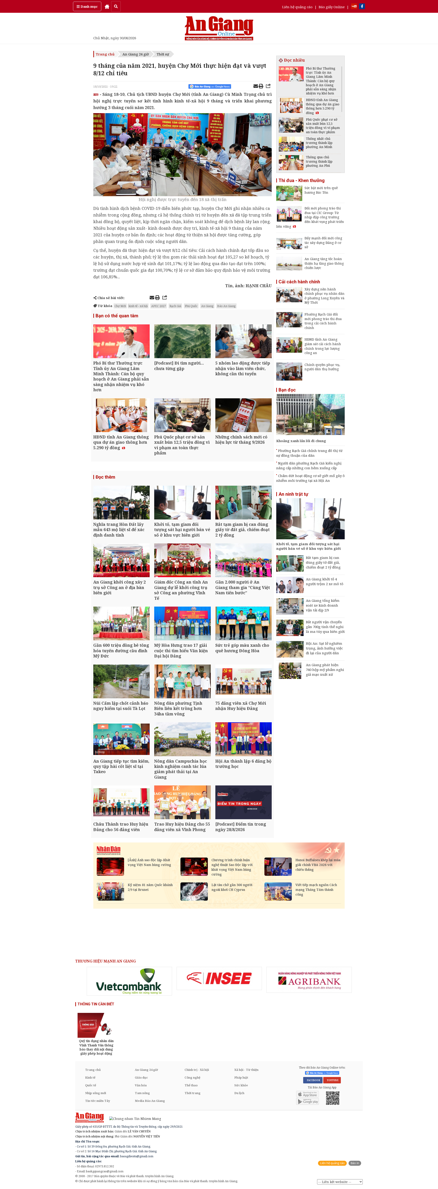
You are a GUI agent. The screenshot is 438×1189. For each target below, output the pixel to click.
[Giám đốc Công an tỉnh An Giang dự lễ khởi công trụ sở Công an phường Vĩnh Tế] (182, 560)
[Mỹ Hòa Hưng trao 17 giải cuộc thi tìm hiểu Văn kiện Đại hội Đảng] (182, 624)
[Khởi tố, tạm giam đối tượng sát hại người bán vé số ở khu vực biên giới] (182, 503)
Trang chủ (105, 54)
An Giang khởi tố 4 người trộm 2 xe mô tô (324, 581)
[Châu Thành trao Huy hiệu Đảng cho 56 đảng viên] (121, 802)
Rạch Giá (175, 306)
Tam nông (142, 1093)
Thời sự (163, 54)
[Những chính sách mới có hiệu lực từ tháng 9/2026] (243, 415)
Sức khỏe (241, 1085)
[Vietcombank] (129, 981)
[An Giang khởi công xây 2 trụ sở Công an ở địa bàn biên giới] (121, 560)
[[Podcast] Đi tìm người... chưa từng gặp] (182, 341)
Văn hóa (141, 1085)
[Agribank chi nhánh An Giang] (309, 980)
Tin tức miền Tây (97, 1101)
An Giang (207, 306)
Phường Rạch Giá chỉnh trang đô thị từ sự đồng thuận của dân (309, 453)
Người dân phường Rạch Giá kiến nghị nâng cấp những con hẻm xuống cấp (309, 465)
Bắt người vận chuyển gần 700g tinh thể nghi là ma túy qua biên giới (325, 627)
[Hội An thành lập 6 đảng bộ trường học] (243, 739)
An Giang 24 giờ (136, 54)
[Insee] (219, 978)
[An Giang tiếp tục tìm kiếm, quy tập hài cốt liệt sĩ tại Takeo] (121, 739)
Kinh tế (90, 1077)
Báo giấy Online (332, 7)
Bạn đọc (287, 390)
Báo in (355, 1163)
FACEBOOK (312, 1080)
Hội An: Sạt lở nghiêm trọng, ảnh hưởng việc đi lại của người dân (324, 648)
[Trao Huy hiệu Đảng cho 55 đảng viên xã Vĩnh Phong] (182, 802)
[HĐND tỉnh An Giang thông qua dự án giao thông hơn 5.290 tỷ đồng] (121, 415)
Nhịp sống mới (95, 1093)
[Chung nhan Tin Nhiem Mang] (133, 1118)
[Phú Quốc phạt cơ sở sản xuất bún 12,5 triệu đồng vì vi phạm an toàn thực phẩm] (182, 415)
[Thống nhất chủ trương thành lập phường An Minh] (291, 145)
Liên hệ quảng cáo (297, 7)
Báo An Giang (226, 306)
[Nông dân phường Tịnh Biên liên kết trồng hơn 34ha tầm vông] (182, 682)
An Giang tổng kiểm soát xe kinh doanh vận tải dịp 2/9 (322, 605)
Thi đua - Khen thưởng (302, 180)
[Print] (261, 87)
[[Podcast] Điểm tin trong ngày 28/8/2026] (243, 802)
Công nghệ (192, 1077)
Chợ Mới (120, 306)
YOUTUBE (332, 1080)
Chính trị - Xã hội (197, 1070)
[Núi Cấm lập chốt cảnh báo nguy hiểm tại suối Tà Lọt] (121, 682)
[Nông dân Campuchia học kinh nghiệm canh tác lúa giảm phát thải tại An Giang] (182, 739)
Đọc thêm (105, 477)
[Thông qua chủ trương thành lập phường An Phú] (291, 163)
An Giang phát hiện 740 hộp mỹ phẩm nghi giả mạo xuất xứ (325, 669)
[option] (129, 981)
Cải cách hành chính (299, 281)
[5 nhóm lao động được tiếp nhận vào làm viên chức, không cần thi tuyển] (243, 341)
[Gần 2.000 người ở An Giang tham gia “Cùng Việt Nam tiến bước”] (243, 560)
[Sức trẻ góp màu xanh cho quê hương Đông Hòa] (243, 624)
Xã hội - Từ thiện (246, 1070)
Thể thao (191, 1085)
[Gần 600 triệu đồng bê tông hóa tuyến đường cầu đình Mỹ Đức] (121, 624)
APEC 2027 (158, 306)
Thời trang (193, 1093)
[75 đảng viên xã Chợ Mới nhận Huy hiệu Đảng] (243, 682)
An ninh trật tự (293, 494)
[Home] (107, 6)
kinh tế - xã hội (138, 306)
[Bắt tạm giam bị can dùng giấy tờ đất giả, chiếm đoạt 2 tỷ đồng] (243, 503)
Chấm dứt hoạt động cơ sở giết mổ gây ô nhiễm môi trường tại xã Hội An (310, 478)
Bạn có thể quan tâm (117, 315)
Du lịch (239, 1093)
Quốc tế (90, 1085)
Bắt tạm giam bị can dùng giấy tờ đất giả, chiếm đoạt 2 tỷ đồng (323, 562)
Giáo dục (141, 1077)
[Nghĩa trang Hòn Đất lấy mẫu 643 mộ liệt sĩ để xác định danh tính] (121, 503)
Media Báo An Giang (150, 1101)
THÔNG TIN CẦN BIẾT (96, 1004)
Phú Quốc (191, 306)
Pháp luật (241, 1077)
